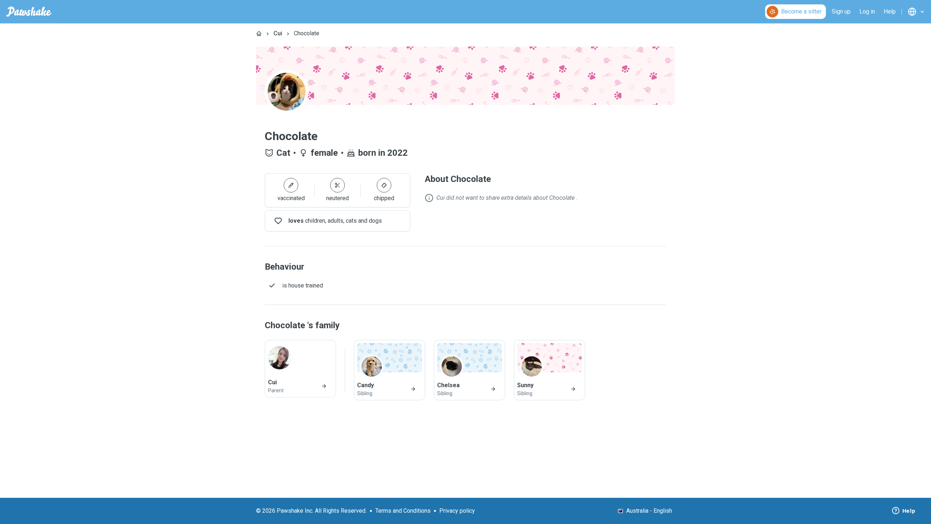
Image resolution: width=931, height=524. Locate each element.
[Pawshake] (29, 11)
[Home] (259, 33)
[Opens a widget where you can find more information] (904, 511)
